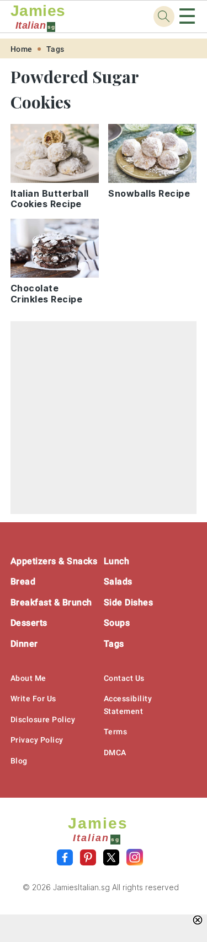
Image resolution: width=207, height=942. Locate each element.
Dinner (24, 643)
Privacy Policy (36, 739)
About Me (28, 678)
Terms (116, 731)
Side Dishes (128, 602)
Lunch (117, 561)
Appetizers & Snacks (54, 561)
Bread (23, 581)
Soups (117, 623)
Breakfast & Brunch (51, 602)
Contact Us (124, 678)
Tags (55, 49)
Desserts (28, 623)
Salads (118, 581)
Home (21, 49)
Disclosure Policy (43, 719)
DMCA (115, 752)
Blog (19, 760)
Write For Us (33, 698)
